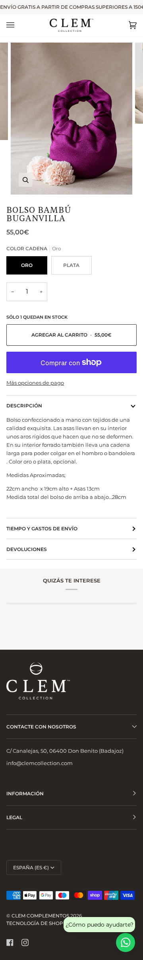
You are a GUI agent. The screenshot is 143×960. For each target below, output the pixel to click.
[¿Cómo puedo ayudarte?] (125, 942)
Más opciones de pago (35, 383)
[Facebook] (10, 942)
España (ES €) (31, 867)
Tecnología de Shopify (38, 923)
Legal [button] (14, 817)
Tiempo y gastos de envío (41, 529)
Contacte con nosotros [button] (41, 727)
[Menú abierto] (18, 25)
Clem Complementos (40, 916)
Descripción (24, 406)
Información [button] (25, 793)
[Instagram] (25, 942)
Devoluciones (26, 549)
